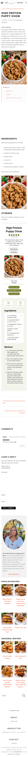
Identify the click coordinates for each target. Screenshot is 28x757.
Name (3, 495)
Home (3, 8)
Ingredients (9, 91)
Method (20, 305)
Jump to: (7, 87)
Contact (14, 743)
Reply (22, 446)
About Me (14, 721)
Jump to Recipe (6, 27)
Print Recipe (13, 249)
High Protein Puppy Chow (13, 98)
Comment (4, 472)
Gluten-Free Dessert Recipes (15, 8)
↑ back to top (14, 710)
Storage (8, 94)
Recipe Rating (5, 466)
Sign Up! (6, 732)
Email (3, 501)
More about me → (14, 574)
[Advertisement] (14, 121)
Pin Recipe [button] (14, 252)
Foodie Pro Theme (14, 754)
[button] (21, 315)
